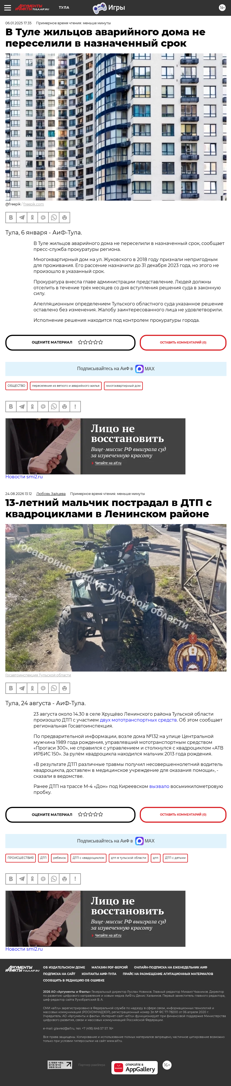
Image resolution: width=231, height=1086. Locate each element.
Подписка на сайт (59, 974)
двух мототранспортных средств (138, 720)
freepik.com (33, 204)
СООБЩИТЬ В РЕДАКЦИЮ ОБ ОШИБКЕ (74, 980)
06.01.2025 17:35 (18, 23)
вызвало (159, 786)
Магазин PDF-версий (110, 967)
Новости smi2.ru (24, 476)
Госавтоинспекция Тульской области (38, 675)
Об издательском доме (64, 967)
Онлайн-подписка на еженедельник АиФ (170, 967)
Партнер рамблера (91, 1065)
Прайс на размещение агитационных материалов (168, 974)
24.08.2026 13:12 (18, 494)
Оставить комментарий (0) (183, 342)
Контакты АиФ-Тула (99, 974)
